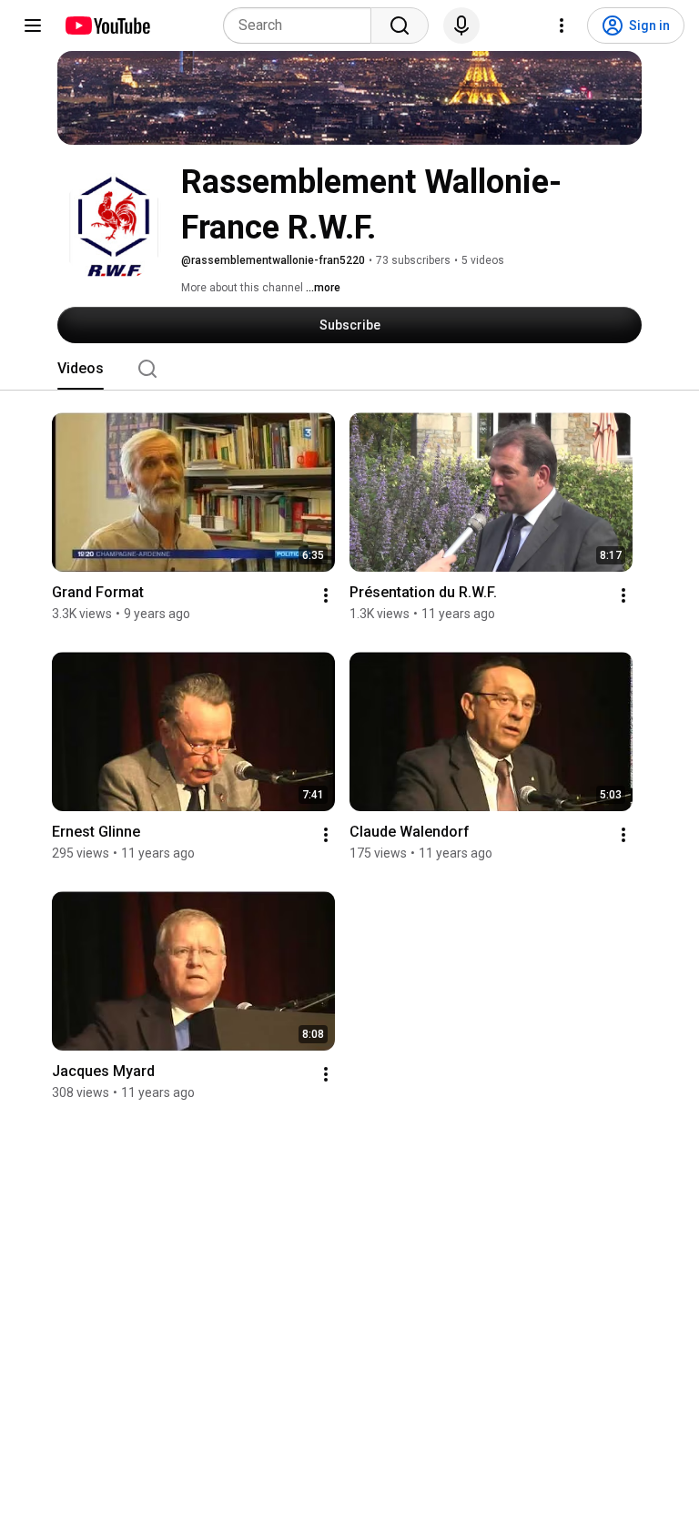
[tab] (80, 369)
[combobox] (302, 25)
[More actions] (326, 595)
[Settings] (561, 25)
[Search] (399, 25)
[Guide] (33, 25)
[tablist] (349, 369)
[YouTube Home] (107, 25)
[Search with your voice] (461, 25)
